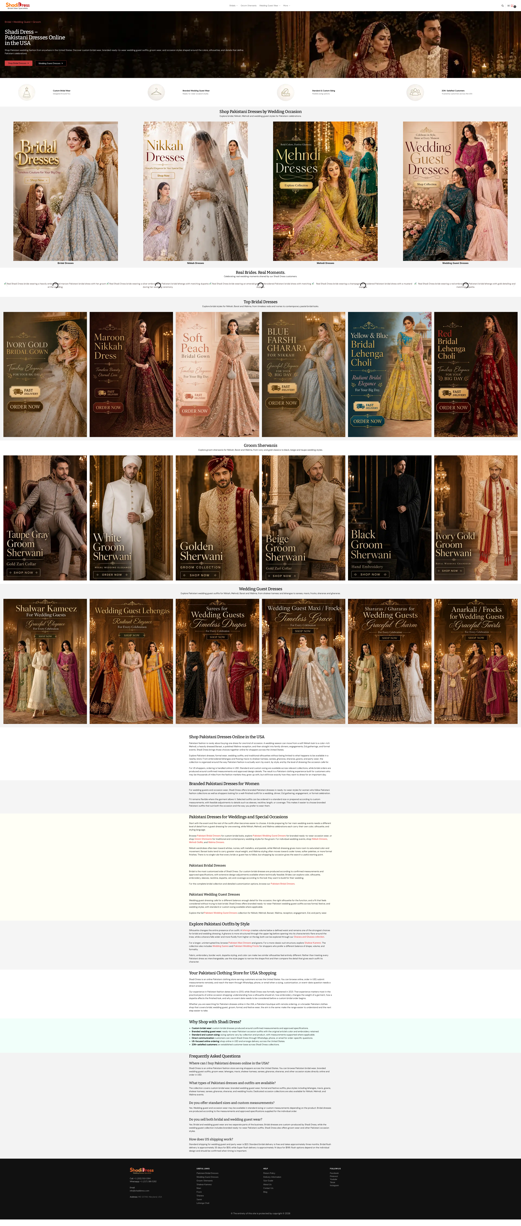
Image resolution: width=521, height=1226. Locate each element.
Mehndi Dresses (325, 263)
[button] (512, 6)
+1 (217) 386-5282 (148, 1181)
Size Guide (268, 1180)
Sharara (200, 1195)
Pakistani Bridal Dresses (209, 836)
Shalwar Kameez (312, 943)
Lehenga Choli (203, 1203)
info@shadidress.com (139, 1190)
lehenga (246, 930)
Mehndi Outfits (196, 842)
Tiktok (332, 1182)
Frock (199, 1192)
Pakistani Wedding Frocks (246, 946)
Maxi (199, 1188)
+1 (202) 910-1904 (142, 1178)
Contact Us (268, 1188)
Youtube (333, 1179)
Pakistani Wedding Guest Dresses (269, 836)
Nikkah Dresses (195, 263)
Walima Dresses (216, 842)
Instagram (334, 1185)
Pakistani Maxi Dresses (239, 943)
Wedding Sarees (220, 946)
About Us (267, 1184)
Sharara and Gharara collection (309, 937)
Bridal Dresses (66, 263)
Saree (199, 1199)
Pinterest (334, 1176)
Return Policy (269, 1173)
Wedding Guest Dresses (455, 263)
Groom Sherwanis (203, 839)
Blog (265, 1192)
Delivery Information (272, 1177)
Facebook (334, 1173)
